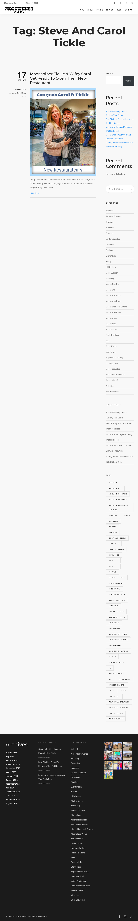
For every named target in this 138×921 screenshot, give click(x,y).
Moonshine (110, 290)
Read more (34, 193)
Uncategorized (112, 363)
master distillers (117, 617)
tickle (111, 691)
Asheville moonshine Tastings (118, 507)
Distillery (109, 250)
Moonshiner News (19, 93)
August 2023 (11, 803)
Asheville (109, 211)
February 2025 (12, 776)
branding (113, 515)
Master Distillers (112, 284)
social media (124, 679)
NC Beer (112, 657)
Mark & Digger (112, 273)
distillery (113, 566)
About (90, 10)
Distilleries (110, 245)
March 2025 (11, 772)
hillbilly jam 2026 (117, 595)
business (113, 532)
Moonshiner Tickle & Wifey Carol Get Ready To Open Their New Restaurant (60, 78)
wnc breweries (116, 719)
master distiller (116, 611)
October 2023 (12, 795)
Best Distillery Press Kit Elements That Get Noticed (50, 764)
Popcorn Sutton (112, 329)
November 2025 (13, 764)
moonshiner (114, 628)
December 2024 (13, 784)
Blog (119, 10)
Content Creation (113, 239)
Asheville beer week (118, 494)
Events (99, 10)
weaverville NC (116, 713)
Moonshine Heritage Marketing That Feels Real (51, 777)
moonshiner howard (118, 640)
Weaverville (114, 696)
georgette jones (117, 578)
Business (109, 233)
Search (109, 74)
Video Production (113, 369)
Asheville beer (115, 488)
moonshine (114, 623)
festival (112, 572)
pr (110, 668)
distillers (113, 561)
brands (127, 515)
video (123, 691)
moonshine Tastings (118, 651)
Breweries (110, 228)
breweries (113, 521)
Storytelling (110, 352)
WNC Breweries (112, 391)
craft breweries (116, 549)
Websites (110, 386)
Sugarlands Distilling (114, 358)
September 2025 (13, 768)
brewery (112, 527)
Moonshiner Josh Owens (116, 307)
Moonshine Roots (113, 295)
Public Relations (112, 335)
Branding (109, 222)
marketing (113, 606)
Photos (109, 10)
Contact (129, 10)
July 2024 (10, 788)
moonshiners (115, 645)
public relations (116, 674)
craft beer (114, 544)
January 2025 (12, 780)
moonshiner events (118, 634)
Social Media (111, 346)
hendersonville (116, 583)
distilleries (114, 555)
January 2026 (12, 760)
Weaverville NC (112, 380)
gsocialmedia (20, 89)
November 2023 (13, 791)
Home (81, 10)
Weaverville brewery (118, 708)
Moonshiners (111, 318)
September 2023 (13, 799)
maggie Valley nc (117, 600)
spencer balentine (117, 685)
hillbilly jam (114, 589)
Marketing (110, 278)
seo (110, 679)
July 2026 (10, 756)
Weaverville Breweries (115, 375)
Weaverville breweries (119, 702)
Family (108, 261)
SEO (107, 341)
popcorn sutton (116, 662)
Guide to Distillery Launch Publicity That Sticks (49, 751)
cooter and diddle (117, 538)
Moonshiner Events (114, 301)
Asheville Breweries (114, 216)
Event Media (111, 256)
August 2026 (11, 752)
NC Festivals (111, 324)
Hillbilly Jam (111, 267)
